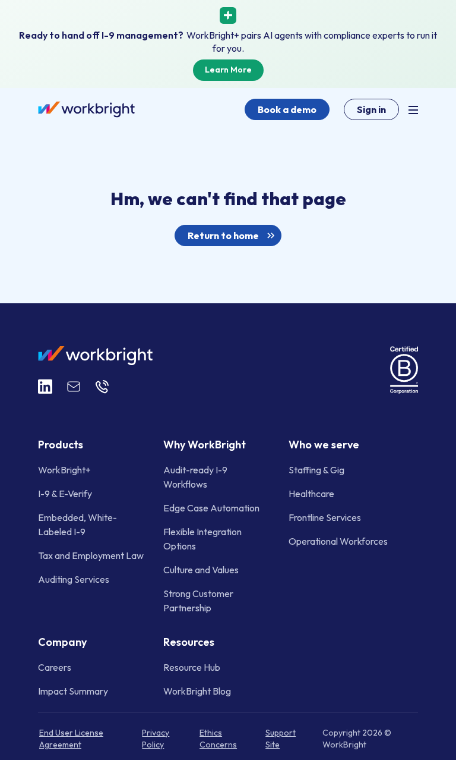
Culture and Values (201, 570)
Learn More (228, 69)
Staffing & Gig (316, 470)
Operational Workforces (338, 541)
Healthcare (311, 494)
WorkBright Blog (197, 690)
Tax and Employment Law (91, 555)
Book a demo (287, 109)
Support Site (280, 738)
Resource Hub (191, 667)
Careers (54, 667)
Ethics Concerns (218, 738)
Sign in (371, 109)
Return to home (223, 235)
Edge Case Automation (211, 508)
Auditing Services (73, 579)
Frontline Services (325, 517)
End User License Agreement (71, 738)
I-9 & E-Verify (65, 494)
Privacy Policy (155, 738)
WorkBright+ (64, 470)
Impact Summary (73, 690)
